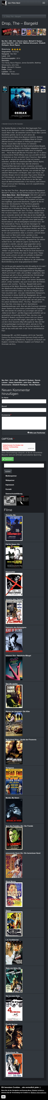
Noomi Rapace (15, 45)
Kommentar (6, 415)
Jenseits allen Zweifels (14, 599)
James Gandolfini (8, 43)
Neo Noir (5, 41)
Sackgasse (10, 768)
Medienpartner (11, 476)
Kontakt (9, 489)
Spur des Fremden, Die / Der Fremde (19, 826)
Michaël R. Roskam (35, 41)
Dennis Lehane (22, 41)
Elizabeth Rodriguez (20, 385)
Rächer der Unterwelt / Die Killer (18, 711)
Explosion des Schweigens (16, 627)
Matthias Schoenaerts (30, 43)
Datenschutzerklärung (14, 493)
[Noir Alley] (22, 500)
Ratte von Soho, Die (13, 968)
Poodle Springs (11, 1024)
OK (3, 1097)
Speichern (8, 459)
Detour (8, 910)
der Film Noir (14, 2)
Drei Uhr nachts (12, 684)
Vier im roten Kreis (13, 996)
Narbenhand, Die (12, 1052)
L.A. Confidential (12, 940)
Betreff (4, 406)
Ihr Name (5, 397)
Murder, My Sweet (12, 798)
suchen (7, 471)
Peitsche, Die (11, 515)
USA (10, 41)
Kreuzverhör (10, 572)
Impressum (10, 485)
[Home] (4, 3)
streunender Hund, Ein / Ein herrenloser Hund (23, 853)
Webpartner (10, 480)
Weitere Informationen (38, 1092)
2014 (14, 41)
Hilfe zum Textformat (37, 433)
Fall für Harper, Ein (13, 544)
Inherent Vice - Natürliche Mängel (18, 655)
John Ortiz (18, 43)
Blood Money (11, 881)
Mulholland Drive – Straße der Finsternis (21, 739)
